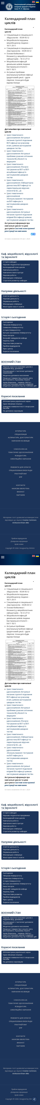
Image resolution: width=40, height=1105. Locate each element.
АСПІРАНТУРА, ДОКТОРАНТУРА (20, 437)
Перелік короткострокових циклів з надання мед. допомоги (18, 367)
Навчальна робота (10, 270)
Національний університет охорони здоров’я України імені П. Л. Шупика (25, 7)
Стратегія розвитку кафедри (15, 280)
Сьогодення (8, 322)
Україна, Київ (8, 341)
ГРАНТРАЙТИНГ (20, 474)
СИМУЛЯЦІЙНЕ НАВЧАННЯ (20, 459)
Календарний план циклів (14, 267)
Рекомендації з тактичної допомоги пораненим (18, 372)
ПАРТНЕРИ (20, 495)
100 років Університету (12, 325)
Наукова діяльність (11, 299)
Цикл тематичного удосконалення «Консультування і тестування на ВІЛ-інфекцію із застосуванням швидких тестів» (20, 200)
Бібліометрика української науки (17, 401)
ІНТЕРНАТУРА (20, 431)
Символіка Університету (13, 327)
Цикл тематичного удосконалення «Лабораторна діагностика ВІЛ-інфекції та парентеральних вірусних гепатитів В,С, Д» (20, 185)
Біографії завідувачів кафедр (15, 338)
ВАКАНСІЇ (20, 492)
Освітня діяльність (11, 296)
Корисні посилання (11, 351)
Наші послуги (8, 335)
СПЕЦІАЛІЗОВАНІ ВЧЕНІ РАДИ (20, 470)
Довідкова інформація (19, 541)
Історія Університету (11, 330)
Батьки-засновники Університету (17, 333)
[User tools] (32, 28)
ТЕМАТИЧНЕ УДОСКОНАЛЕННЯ (20, 452)
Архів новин (19, 544)
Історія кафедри (10, 262)
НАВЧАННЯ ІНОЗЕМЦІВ (21, 441)
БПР (20, 477)
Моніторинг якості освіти (13, 307)
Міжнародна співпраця (12, 278)
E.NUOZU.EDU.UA (20, 449)
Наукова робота (9, 275)
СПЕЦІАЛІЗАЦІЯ (21, 434)
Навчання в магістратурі (13, 272)
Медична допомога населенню (16, 375)
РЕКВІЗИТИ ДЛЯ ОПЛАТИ (21, 467)
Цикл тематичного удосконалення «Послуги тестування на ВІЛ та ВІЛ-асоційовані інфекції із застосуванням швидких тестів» (18, 171)
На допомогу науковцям (13, 411)
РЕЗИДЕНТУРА (20, 456)
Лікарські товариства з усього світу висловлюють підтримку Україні (18, 379)
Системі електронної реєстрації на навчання (20, 229)
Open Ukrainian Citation (12, 404)
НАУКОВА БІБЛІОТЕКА (20, 488)
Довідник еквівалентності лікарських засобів (18, 407)
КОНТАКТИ (20, 485)
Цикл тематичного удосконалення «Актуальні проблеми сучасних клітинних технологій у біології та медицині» (20, 156)
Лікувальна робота (11, 301)
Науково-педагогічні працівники (16, 265)
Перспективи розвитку (12, 343)
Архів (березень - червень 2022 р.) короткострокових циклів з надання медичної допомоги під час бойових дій (19, 384)
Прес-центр (8, 349)
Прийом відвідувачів (11, 346)
